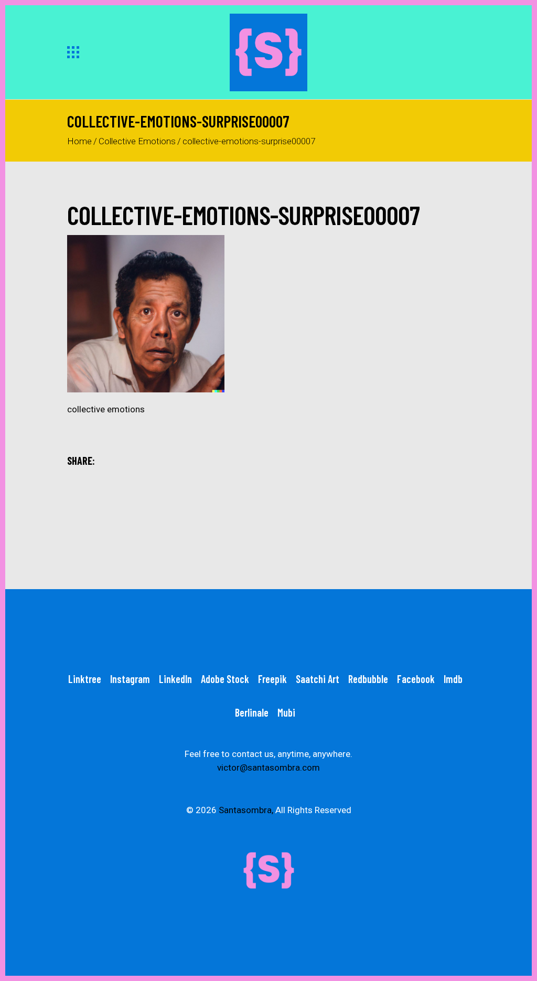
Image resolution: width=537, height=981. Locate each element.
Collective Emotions (137, 141)
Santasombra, (246, 810)
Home (79, 141)
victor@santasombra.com (268, 767)
